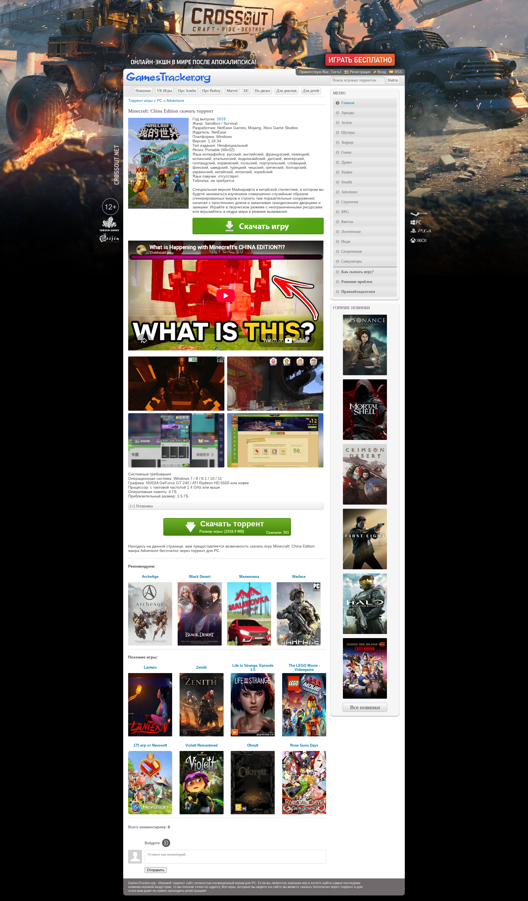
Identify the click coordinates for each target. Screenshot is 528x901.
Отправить (155, 870)
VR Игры (164, 91)
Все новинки (365, 707)
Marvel (232, 91)
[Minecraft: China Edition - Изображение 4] (276, 467)
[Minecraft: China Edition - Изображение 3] (177, 467)
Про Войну (211, 91)
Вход (382, 72)
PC (159, 100)
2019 (221, 119)
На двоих (262, 91)
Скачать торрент (244, 527)
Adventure (175, 100)
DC (246, 91)
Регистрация (360, 72)
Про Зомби (187, 91)
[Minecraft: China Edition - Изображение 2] (276, 410)
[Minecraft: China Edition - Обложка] (158, 207)
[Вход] (166, 843)
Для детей (311, 91)
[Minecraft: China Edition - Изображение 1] (177, 410)
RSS (398, 72)
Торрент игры (140, 100)
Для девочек (286, 91)
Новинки (143, 91)
